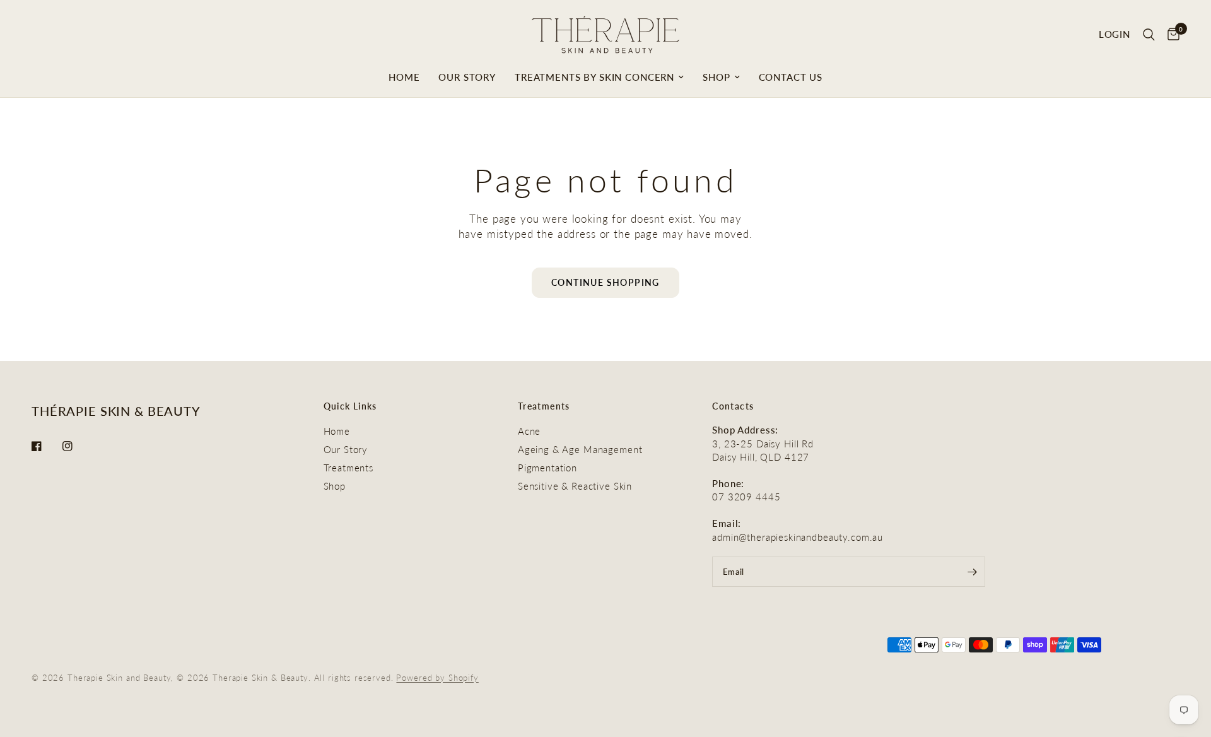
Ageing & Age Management (580, 449)
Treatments (349, 467)
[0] (1170, 34)
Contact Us (791, 77)
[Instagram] (76, 446)
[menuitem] (404, 77)
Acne (529, 431)
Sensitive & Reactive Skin (575, 486)
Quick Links (350, 406)
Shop (716, 77)
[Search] (1149, 34)
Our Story (467, 77)
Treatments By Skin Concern (594, 77)
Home (404, 77)
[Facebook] (45, 446)
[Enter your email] (972, 572)
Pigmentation (547, 467)
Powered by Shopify (437, 678)
